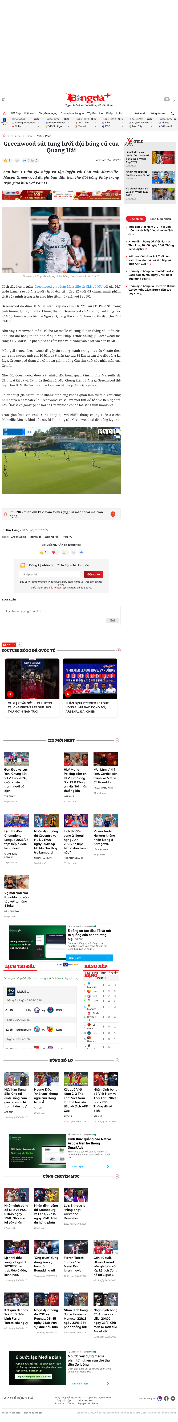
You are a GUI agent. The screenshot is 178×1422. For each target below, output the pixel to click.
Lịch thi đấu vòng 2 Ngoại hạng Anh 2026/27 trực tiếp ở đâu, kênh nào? (76, 841)
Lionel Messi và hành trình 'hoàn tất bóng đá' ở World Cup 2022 (138, 157)
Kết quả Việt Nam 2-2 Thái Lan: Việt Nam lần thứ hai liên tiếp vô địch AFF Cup (76, 1099)
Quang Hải (52, 536)
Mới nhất (140, 113)
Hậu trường (11, 911)
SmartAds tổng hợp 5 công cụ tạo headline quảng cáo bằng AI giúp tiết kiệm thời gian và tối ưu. (87, 946)
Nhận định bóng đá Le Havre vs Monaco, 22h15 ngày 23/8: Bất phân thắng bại (76, 1318)
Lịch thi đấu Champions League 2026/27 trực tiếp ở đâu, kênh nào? (16, 839)
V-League (69, 796)
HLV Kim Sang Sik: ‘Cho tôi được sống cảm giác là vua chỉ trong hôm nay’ (15, 1097)
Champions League (72, 113)
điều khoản (54, 587)
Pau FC (67, 536)
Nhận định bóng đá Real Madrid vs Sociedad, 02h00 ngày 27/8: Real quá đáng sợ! (151, 274)
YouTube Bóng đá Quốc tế (28, 650)
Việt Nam (29, 113)
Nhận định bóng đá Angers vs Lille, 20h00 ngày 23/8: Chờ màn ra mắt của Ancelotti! (106, 1320)
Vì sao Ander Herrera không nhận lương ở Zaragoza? (104, 837)
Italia (119, 113)
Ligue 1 (100, 978)
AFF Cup (15, 113)
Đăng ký (93, 574)
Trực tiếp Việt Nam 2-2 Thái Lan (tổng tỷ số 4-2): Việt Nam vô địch (150, 230)
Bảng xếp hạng (95, 967)
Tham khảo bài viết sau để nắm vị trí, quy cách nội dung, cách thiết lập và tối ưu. (89, 1154)
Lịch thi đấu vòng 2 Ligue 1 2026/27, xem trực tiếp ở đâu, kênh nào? (15, 1266)
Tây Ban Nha (95, 113)
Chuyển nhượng (48, 113)
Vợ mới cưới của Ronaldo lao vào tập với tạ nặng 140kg (16, 899)
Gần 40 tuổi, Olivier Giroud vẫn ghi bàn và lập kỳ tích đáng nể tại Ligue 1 (105, 1266)
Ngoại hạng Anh (103, 787)
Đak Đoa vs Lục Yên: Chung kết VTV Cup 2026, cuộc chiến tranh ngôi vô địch (16, 780)
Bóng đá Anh (158, 113)
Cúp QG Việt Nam (27, 978)
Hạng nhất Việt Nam (51, 978)
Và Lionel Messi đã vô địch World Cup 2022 (137, 192)
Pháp (109, 113)
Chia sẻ (32, 160)
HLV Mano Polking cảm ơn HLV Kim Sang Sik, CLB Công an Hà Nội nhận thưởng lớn (75, 780)
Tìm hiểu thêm (80, 1383)
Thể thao (9, 796)
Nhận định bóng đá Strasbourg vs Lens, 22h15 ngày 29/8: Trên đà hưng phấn (46, 1214)
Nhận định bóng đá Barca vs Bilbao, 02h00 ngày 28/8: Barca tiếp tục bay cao (152, 289)
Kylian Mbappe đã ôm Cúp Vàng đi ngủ (138, 173)
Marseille (35, 536)
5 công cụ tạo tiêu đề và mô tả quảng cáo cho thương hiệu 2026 (89, 935)
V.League (9, 978)
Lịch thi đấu (20, 966)
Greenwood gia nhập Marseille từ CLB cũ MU (69, 287)
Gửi (112, 620)
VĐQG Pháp (44, 135)
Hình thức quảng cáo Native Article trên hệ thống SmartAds (89, 1143)
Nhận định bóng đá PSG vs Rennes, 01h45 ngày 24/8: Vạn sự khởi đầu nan (46, 1318)
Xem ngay (75, 958)
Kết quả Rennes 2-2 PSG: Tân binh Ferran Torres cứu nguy (16, 1316)
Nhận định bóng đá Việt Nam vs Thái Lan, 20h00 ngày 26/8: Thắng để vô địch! (106, 1099)
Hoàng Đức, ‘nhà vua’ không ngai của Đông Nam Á (46, 1095)
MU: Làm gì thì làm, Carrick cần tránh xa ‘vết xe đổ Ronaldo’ (106, 775)
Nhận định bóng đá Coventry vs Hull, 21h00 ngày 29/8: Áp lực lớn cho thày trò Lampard (46, 841)
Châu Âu (16, 135)
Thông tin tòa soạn (11, 1412)
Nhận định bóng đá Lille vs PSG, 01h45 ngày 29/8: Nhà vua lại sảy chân (16, 1214)
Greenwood (18, 536)
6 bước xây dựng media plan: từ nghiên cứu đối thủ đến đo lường (89, 1360)
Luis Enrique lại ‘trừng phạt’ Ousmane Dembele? (75, 1212)
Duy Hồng (12, 530)
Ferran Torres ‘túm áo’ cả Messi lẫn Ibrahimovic (74, 1264)
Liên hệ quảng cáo (33, 1412)
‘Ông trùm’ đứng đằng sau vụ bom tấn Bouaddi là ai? (46, 1264)
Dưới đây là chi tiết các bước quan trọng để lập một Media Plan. (89, 1370)
